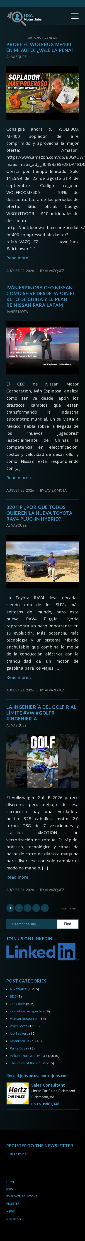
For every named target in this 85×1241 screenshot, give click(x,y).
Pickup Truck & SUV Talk (28, 1055)
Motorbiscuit (19, 1040)
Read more (17, 258)
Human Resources (24, 1018)
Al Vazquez (16, 57)
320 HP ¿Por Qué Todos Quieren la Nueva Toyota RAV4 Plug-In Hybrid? (39, 512)
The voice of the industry (29, 1063)
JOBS (9, 1189)
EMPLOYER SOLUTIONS (21, 1196)
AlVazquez (54, 271)
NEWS (10, 1211)
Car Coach (17, 1003)
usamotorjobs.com (51, 1075)
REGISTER (12, 1203)
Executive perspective (27, 1011)
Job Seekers (19, 1033)
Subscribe (16, 1154)
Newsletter (13, 1219)
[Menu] (72, 16)
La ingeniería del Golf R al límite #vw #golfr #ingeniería (41, 712)
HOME (10, 1182)
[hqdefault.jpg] (42, 93)
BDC (13, 996)
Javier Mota (17, 312)
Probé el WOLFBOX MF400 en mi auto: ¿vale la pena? (40, 47)
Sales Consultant (48, 1085)
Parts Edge (18, 1048)
